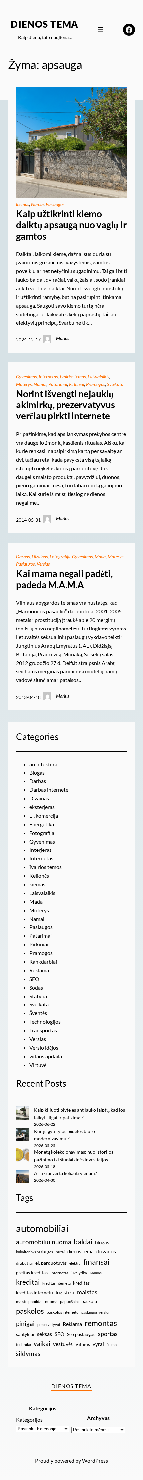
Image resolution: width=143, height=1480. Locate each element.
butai (60, 1251)
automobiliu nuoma (43, 1242)
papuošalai (69, 1301)
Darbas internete (48, 789)
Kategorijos (29, 1419)
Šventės (38, 1013)
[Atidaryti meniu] (101, 30)
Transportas (43, 1030)
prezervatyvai (48, 1324)
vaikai (42, 1343)
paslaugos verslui (95, 1312)
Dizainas (40, 556)
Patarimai (57, 384)
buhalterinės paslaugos (34, 1252)
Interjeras (40, 850)
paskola (89, 1301)
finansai (96, 1261)
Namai (37, 204)
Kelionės (39, 875)
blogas (102, 1242)
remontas (101, 1323)
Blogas (37, 772)
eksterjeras (42, 807)
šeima (112, 1344)
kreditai (28, 1282)
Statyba (38, 996)
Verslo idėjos (43, 1047)
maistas (87, 1292)
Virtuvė (37, 1065)
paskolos (30, 1311)
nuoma (51, 1301)
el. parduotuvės (51, 1263)
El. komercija (43, 815)
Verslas (43, 564)
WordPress (95, 1460)
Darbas (23, 556)
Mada (100, 556)
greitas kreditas (32, 1272)
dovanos (106, 1251)
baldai (83, 1242)
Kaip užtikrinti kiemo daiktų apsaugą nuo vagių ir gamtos (71, 225)
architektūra (43, 764)
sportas (108, 1333)
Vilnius (82, 1344)
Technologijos (45, 1021)
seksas (44, 1334)
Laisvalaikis (98, 376)
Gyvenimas (26, 376)
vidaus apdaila (45, 1056)
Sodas (36, 987)
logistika (65, 1292)
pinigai (25, 1323)
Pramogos (95, 384)
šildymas (28, 1353)
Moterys (24, 384)
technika (23, 1344)
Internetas (48, 376)
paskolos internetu (63, 1312)
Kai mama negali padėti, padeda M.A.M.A (64, 579)
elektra (75, 1263)
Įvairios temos (73, 376)
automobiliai (42, 1228)
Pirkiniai (76, 384)
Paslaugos (55, 204)
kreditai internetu (56, 1283)
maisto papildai (29, 1301)
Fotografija (60, 556)
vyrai (98, 1344)
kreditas (81, 1283)
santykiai (25, 1334)
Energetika (41, 824)
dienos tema (80, 1251)
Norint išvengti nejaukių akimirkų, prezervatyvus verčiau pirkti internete (65, 404)
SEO (34, 979)
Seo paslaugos (81, 1334)
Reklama (39, 970)
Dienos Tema (45, 24)
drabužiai (24, 1263)
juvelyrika (79, 1273)
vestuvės (63, 1344)
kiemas (22, 204)
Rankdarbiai (43, 961)
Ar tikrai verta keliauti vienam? (65, 1173)
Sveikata (115, 384)
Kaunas (96, 1273)
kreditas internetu (34, 1292)
